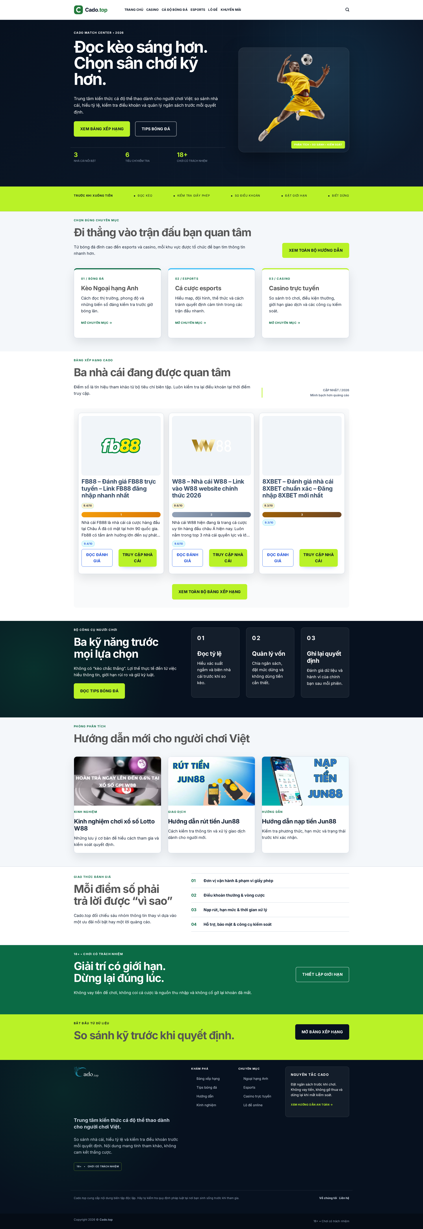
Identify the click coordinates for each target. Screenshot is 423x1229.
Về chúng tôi (328, 1198)
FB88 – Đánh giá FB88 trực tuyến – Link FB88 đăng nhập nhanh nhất (119, 488)
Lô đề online (253, 1105)
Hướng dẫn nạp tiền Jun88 (299, 821)
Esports (198, 9)
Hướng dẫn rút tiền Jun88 (204, 821)
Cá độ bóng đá (174, 9)
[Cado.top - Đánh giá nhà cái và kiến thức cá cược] (96, 9)
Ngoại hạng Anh (255, 1078)
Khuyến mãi (231, 9)
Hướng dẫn (205, 1096)
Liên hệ (344, 1198)
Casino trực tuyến (257, 1096)
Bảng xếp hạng (208, 1078)
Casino (152, 9)
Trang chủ (133, 9)
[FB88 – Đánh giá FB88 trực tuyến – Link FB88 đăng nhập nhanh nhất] (121, 445)
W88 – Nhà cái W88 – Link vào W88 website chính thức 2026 (208, 488)
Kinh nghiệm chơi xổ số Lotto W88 (114, 825)
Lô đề (213, 9)
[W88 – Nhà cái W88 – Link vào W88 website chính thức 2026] (211, 445)
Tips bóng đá (207, 1087)
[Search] (347, 9)
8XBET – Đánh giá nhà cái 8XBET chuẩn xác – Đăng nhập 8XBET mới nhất (297, 488)
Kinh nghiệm (206, 1105)
